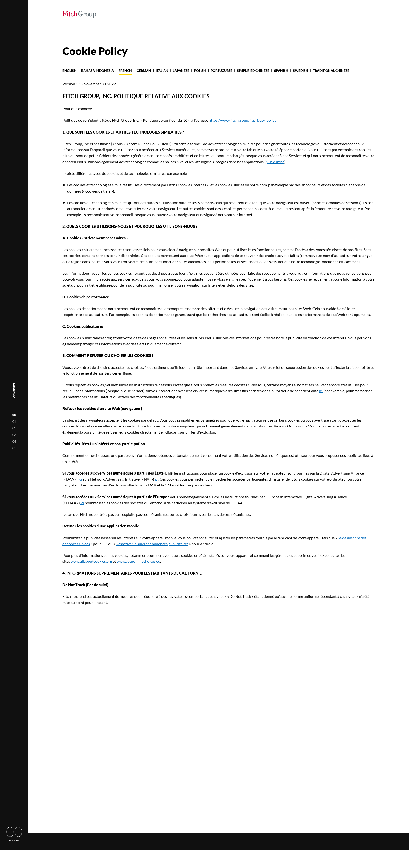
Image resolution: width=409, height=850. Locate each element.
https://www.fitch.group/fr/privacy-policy (242, 120)
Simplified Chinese (253, 70)
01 (14, 421)
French (125, 70)
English (69, 70)
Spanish (281, 70)
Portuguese (221, 70)
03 (14, 435)
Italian (162, 70)
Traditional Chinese (331, 70)
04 (14, 441)
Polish (200, 70)
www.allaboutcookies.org (91, 561)
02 (14, 428)
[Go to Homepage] (79, 15)
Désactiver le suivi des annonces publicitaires (152, 543)
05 (14, 448)
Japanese (181, 70)
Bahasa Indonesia (97, 70)
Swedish (300, 70)
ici (321, 390)
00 (14, 415)
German (144, 70)
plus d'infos (275, 161)
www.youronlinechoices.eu (138, 561)
